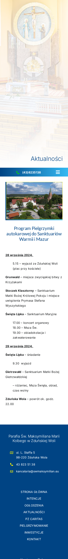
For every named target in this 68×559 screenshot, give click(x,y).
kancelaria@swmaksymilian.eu (37, 471)
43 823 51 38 (25, 464)
